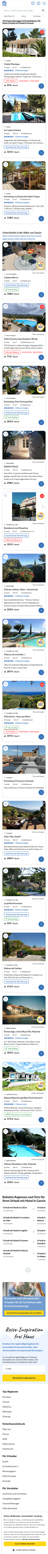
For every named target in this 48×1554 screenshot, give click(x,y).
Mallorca (6, 1406)
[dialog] (25, 1533)
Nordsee (6, 1397)
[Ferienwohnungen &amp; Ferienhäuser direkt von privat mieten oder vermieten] (4, 3)
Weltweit (7, 1411)
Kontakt (6, 1481)
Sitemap (6, 1416)
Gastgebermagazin (11, 1498)
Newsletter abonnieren (24, 1378)
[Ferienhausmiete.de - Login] (39, 3)
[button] (45, 3)
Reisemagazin (9, 1471)
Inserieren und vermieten (14, 1493)
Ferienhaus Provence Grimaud (18, 781)
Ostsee (5, 1401)
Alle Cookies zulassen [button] (25, 1544)
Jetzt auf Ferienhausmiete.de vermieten (24, 1313)
